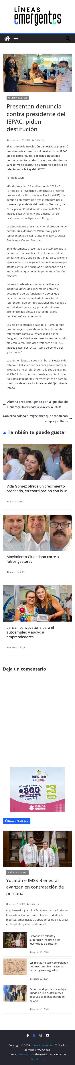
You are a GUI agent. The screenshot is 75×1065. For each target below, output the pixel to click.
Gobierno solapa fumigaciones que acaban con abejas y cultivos (35, 418)
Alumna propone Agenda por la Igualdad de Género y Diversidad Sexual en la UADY (37, 404)
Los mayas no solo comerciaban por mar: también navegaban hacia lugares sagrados (48, 966)
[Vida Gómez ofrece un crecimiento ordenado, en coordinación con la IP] (37, 447)
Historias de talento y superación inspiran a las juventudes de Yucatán (44, 939)
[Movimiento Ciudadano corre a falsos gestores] (37, 517)
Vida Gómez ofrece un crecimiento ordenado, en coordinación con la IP (37, 488)
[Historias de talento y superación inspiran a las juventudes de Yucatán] (15, 944)
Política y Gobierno (17, 98)
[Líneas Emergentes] (7, 38)
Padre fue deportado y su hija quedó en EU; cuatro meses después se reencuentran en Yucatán (47, 994)
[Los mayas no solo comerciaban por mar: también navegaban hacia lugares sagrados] (15, 971)
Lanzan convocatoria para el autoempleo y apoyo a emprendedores (30, 632)
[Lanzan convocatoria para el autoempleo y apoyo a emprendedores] (37, 588)
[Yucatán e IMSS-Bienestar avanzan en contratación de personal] (37, 849)
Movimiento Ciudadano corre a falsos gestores (33, 559)
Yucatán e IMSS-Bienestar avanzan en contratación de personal (35, 886)
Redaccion (40, 140)
